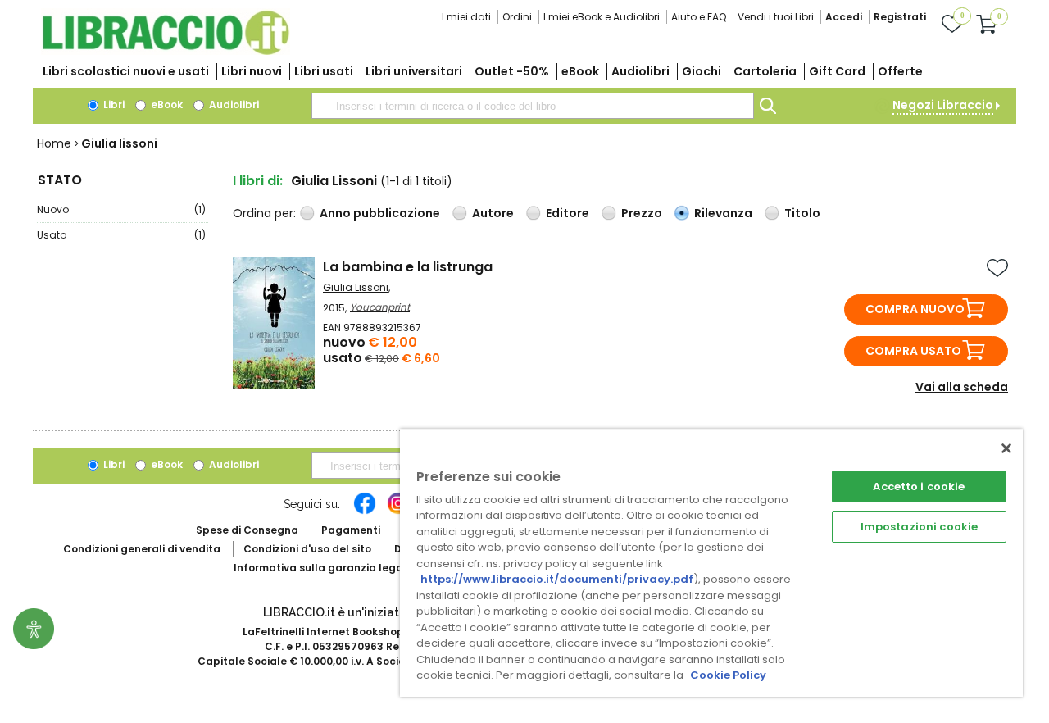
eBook (580, 71)
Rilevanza (723, 213)
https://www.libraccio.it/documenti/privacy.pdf (556, 579)
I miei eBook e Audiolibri (601, 17)
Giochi (701, 71)
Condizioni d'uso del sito (307, 549)
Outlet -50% (512, 71)
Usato (121, 235)
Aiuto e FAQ (698, 17)
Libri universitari (414, 71)
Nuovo (121, 209)
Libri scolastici (126, 71)
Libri (113, 104)
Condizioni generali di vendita (141, 549)
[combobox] (532, 106)
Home (54, 143)
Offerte (900, 71)
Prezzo (641, 213)
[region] (711, 563)
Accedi (843, 17)
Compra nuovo (915, 309)
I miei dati (466, 17)
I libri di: (258, 180)
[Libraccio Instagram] (398, 511)
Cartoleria (765, 71)
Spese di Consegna (247, 530)
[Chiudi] (1006, 448)
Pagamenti (350, 530)
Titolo (802, 213)
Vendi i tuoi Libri (776, 17)
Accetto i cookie (919, 486)
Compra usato (913, 351)
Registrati (900, 17)
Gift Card (837, 71)
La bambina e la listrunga (408, 266)
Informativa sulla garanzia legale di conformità (361, 568)
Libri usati (323, 71)
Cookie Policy (728, 675)
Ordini (517, 17)
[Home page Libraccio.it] (165, 51)
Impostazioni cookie (919, 526)
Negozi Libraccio (942, 105)
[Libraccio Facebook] (364, 511)
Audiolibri (640, 71)
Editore (567, 213)
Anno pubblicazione (380, 213)
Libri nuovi (251, 71)
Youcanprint (380, 307)
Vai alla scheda (961, 387)
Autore (493, 213)
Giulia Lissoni (355, 287)
